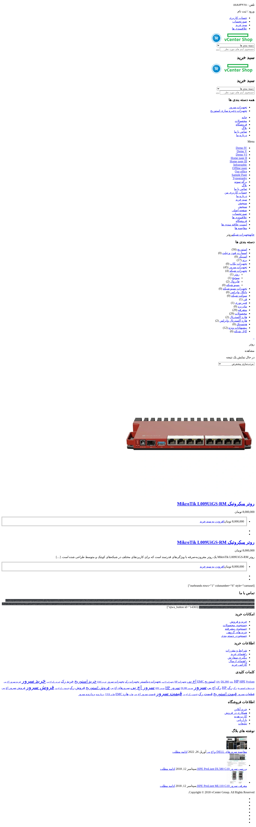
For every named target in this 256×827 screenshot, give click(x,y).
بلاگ (244, 128)
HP (236, 681)
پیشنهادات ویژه (237, 327)
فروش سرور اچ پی (13, 688)
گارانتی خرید (239, 664)
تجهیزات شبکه (241, 234)
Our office (241, 171)
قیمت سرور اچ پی (144, 694)
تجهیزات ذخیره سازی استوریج (228, 110)
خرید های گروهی (236, 632)
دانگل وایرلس (238, 292)
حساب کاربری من (236, 192)
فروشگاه (241, 124)
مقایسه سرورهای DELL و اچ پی (226, 751)
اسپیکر (243, 256)
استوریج (242, 249)
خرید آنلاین (240, 709)
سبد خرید (241, 25)
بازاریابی (242, 720)
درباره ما (241, 135)
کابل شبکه (240, 331)
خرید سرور (34, 681)
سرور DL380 (187, 688)
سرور (200, 687)
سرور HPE (160, 688)
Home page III (238, 161)
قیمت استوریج (225, 694)
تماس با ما (240, 131)
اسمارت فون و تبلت (234, 253)
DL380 (225, 681)
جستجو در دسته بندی (234, 635)
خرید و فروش (238, 621)
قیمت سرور (169, 693)
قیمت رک (205, 694)
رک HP (227, 688)
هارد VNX (110, 694)
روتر (237, 274)
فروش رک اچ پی (62, 688)
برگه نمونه (240, 181)
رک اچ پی (214, 688)
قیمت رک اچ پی (190, 694)
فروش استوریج (98, 688)
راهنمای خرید (239, 654)
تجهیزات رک (132, 681)
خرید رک (67, 681)
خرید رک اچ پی (53, 682)
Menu (251, 141)
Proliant (250, 681)
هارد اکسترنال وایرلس (233, 320)
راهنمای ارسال (238, 661)
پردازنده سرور (87, 694)
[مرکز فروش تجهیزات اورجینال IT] (233, 41)
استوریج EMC (206, 681)
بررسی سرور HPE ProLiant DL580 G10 (222, 768)
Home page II (239, 158)
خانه (244, 117)
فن (245, 299)
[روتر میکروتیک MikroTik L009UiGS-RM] (189, 495)
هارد (131, 694)
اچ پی (191, 681)
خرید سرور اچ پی (12, 681)
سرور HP (172, 688)
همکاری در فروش (236, 712)
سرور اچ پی (142, 687)
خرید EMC (101, 682)
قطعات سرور (246, 694)
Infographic (240, 164)
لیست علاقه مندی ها (234, 224)
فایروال (235, 281)
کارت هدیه (240, 716)
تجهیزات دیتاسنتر (150, 681)
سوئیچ (236, 277)
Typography (240, 178)
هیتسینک (242, 324)
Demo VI (241, 154)
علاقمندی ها (239, 28)
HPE (242, 681)
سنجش (242, 203)
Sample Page (239, 174)
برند (244, 260)
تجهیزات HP (180, 681)
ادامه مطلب (179, 751)
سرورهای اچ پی (120, 688)
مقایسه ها (241, 228)
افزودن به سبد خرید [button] (212, 521)
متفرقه (242, 310)
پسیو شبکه (233, 285)
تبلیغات (242, 723)
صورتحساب (239, 21)
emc (231, 682)
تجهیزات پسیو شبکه (235, 288)
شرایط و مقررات (236, 650)
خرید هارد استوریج (246, 688)
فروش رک (77, 688)
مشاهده (250, 350)
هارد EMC (122, 694)
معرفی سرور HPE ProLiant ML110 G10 (221, 785)
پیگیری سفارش (237, 657)
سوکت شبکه (239, 295)
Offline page (239, 168)
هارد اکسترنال (238, 317)
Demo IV (241, 147)
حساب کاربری (238, 17)
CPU (218, 682)
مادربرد (242, 306)
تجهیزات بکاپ (238, 263)
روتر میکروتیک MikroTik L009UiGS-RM (216, 503)
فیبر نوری (241, 302)
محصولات (241, 121)
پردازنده (100, 694)
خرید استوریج (85, 681)
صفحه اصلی (239, 210)
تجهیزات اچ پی (168, 682)
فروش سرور (40, 687)
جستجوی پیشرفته (236, 628)
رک (235, 688)
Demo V (242, 151)
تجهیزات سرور (238, 107)
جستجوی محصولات (235, 625)
